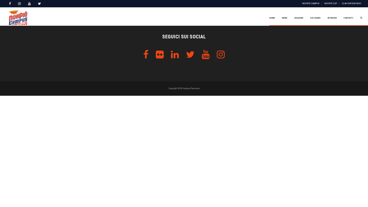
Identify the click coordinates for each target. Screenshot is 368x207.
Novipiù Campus (310, 3)
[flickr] (160, 54)
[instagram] (19, 3)
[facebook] (10, 3)
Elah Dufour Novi (351, 3)
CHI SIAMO (315, 18)
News (284, 18)
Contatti (348, 18)
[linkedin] (175, 54)
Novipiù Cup (330, 3)
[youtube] (29, 3)
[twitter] (39, 3)
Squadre (298, 18)
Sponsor (332, 18)
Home (272, 18)
